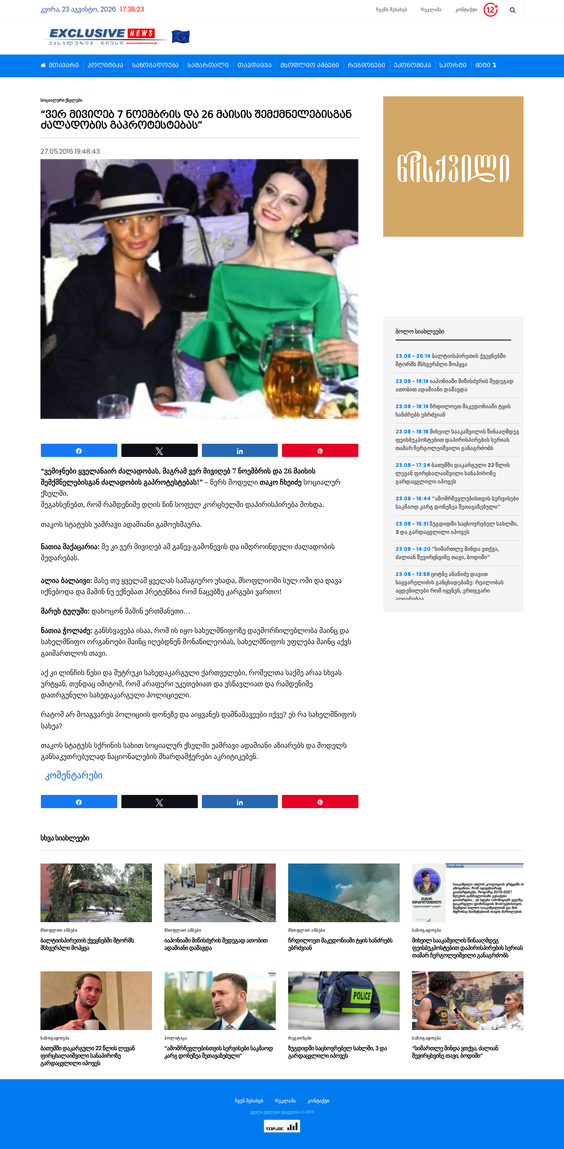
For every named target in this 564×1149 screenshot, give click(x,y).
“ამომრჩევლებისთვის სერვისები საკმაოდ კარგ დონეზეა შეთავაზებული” (457, 503)
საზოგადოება (155, 65)
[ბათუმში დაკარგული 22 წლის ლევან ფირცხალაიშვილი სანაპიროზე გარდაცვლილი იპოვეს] (96, 1000)
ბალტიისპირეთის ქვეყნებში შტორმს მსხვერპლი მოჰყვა (451, 360)
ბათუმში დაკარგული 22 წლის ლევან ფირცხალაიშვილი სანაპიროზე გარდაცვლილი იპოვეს (453, 473)
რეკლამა (431, 9)
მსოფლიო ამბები (309, 65)
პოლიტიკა (105, 65)
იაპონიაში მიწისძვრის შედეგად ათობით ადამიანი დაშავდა (455, 385)
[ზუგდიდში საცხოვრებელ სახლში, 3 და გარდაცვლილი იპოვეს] (344, 1000)
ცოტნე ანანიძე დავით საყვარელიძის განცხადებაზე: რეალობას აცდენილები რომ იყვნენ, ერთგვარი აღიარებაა (450, 586)
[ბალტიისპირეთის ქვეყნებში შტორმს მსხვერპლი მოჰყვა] (96, 893)
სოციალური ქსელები (61, 100)
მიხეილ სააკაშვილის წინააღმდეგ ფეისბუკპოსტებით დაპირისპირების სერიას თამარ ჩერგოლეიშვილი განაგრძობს (457, 440)
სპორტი (452, 65)
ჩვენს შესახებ (391, 9)
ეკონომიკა (412, 65)
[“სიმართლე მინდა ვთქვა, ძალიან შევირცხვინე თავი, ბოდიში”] (468, 1000)
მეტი (483, 65)
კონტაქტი (466, 9)
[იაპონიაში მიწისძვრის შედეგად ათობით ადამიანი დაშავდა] (220, 893)
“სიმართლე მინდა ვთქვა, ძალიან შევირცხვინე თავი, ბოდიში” (447, 553)
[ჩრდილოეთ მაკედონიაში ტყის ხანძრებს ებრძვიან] (344, 893)
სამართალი (208, 65)
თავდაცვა (254, 65)
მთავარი (64, 65)
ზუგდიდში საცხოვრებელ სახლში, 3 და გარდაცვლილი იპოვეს (457, 528)
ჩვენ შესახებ (249, 1100)
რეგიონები (366, 65)
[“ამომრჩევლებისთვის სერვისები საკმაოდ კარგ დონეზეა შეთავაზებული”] (220, 1000)
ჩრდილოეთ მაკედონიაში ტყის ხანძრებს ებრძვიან (340, 944)
